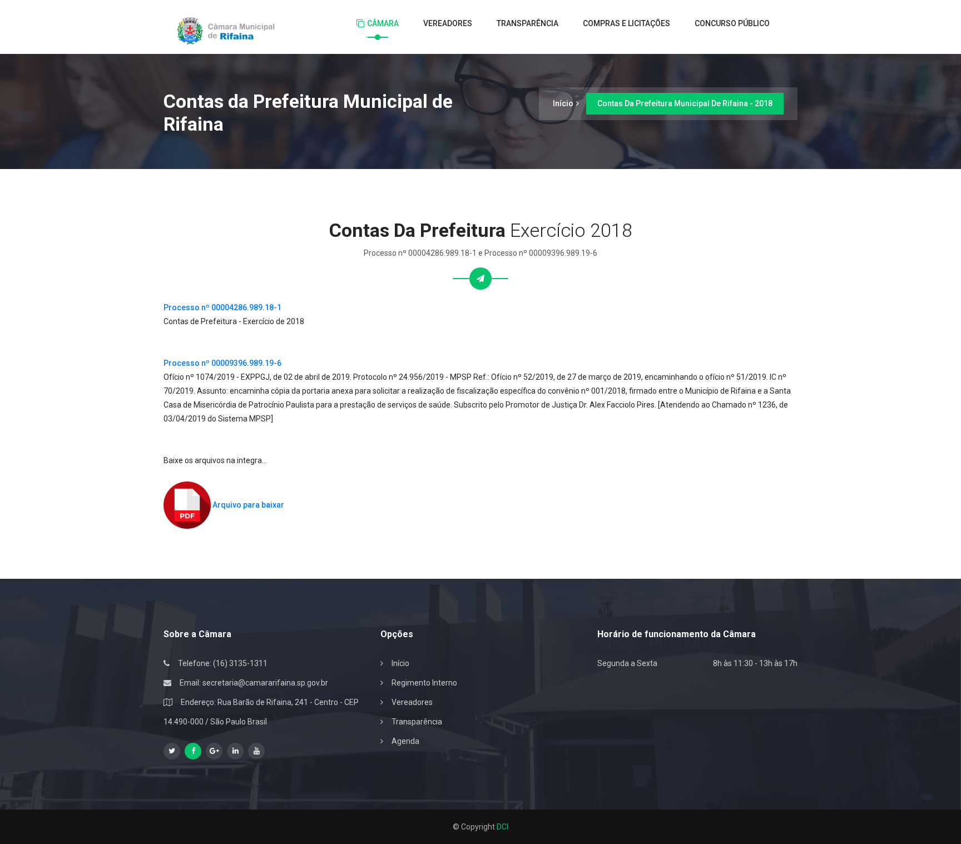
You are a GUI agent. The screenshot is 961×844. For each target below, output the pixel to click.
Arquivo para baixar (247, 504)
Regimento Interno (424, 682)
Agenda (405, 741)
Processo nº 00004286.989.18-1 (222, 307)
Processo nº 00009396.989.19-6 (222, 363)
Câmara (383, 23)
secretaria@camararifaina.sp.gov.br (265, 682)
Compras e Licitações (626, 23)
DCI (502, 826)
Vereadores (447, 23)
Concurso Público (732, 23)
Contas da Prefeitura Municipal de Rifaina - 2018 (684, 103)
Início (563, 103)
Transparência (527, 23)
